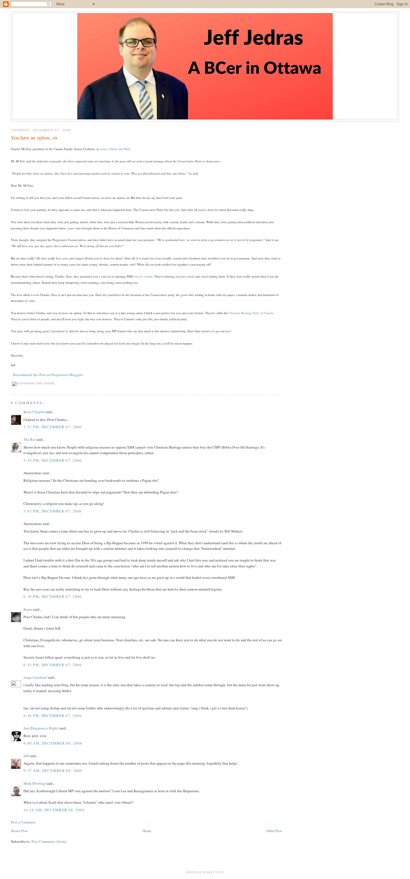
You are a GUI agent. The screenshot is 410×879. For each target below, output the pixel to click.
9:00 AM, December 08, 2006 (53, 743)
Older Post (274, 830)
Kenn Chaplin (34, 411)
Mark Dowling (34, 783)
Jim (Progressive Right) (41, 728)
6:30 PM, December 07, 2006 (52, 596)
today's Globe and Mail (115, 149)
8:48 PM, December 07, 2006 (52, 715)
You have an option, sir (34, 137)
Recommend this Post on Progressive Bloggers (48, 374)
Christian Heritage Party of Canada (251, 313)
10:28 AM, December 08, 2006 (54, 809)
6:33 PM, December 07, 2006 (52, 664)
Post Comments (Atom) (49, 841)
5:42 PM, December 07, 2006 (52, 511)
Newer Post (19, 830)
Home (147, 830)
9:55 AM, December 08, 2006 (53, 770)
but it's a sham (143, 276)
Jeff (26, 755)
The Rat (29, 439)
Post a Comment (23, 822)
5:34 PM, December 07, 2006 (52, 460)
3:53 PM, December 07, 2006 (52, 426)
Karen (27, 609)
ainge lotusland (35, 677)
